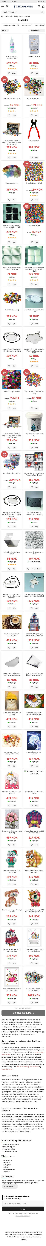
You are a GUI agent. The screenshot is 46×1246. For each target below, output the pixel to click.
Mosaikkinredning (23, 1067)
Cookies (5, 1167)
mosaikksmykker (7, 1069)
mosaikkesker (34, 1067)
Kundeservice (7, 1160)
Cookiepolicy (7, 1165)
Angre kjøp (6, 1172)
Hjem (2, 16)
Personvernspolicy (9, 1169)
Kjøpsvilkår (6, 1163)
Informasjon (40, 1)
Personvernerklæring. (23, 1216)
